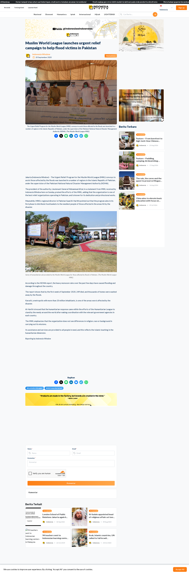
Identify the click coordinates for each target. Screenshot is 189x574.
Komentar (32, 458)
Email (74, 449)
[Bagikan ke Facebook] (56, 136)
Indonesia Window (41, 54)
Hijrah (97, 14)
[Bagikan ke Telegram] (81, 136)
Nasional (37, 14)
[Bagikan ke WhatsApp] (86, 136)
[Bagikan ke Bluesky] (76, 136)
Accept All (180, 569)
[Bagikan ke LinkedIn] (71, 136)
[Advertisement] (71, 157)
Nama (30, 449)
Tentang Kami (19, 7)
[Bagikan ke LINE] (66, 136)
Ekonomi (49, 14)
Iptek (73, 14)
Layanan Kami (32, 7)
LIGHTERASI (109, 14)
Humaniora (61, 14)
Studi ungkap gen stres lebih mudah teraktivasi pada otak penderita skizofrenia (106, 2)
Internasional (85, 14)
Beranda (7, 7)
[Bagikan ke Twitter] (61, 136)
